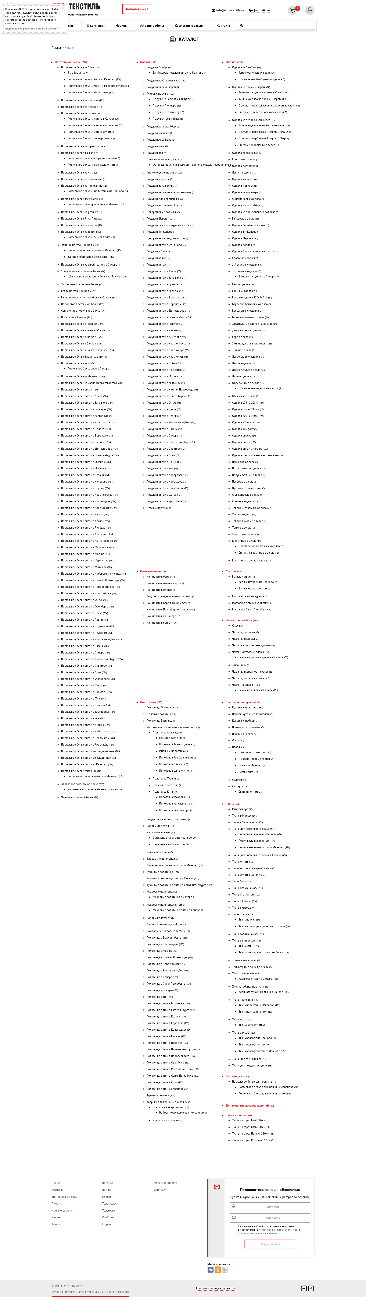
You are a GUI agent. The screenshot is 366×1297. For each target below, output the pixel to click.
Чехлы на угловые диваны (251, 652)
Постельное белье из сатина (81, 113)
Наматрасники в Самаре (163, 616)
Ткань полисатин (245, 1000)
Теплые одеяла (244, 514)
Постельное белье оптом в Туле (83, 698)
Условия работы (152, 26)
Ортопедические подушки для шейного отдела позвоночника (193, 164)
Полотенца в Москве (162, 951)
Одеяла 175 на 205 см (248, 402)
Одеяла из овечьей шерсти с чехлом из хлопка (269, 105)
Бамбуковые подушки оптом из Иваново (180, 72)
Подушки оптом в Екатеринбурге (169, 317)
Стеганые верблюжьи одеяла (259, 145)
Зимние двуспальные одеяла (252, 343)
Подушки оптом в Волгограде (167, 297)
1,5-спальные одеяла (247, 264)
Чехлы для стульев (245, 632)
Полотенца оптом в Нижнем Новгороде (174, 1049)
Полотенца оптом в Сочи (165, 1082)
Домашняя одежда (64, 1197)
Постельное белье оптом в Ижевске (86, 462)
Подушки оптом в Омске (164, 402)
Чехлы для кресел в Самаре (251, 678)
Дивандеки (241, 665)
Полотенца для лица (173, 764)
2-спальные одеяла (246, 271)
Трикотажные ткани (247, 960)
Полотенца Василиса (161, 720)
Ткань (233, 804)
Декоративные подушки (163, 212)
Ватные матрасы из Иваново (257, 582)
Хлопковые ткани (245, 973)
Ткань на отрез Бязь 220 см (251, 1127)
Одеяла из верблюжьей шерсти (254, 120)
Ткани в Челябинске (247, 822)
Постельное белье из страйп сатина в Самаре (90, 264)
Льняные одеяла (244, 172)
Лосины (107, 1190)
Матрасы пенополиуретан (249, 596)
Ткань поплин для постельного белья (264, 926)
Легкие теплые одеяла (248, 370)
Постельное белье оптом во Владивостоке (90, 751)
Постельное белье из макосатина (83, 179)
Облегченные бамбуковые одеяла (261, 79)
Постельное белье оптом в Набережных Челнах (93, 573)
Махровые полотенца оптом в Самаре (178, 910)
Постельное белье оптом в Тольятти (86, 692)
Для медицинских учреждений (250, 1105)
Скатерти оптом (250, 791)
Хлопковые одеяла (246, 534)
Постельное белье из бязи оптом (91, 92)
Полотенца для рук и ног (176, 770)
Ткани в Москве (244, 815)
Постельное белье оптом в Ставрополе (88, 679)
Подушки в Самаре (160, 251)
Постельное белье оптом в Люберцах (87, 534)
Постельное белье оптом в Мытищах (86, 567)
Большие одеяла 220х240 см (252, 297)
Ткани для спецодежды (249, 1059)
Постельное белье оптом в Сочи (84, 672)
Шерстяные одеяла (246, 541)
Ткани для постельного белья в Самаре (259, 855)
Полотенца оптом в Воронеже (168, 1003)
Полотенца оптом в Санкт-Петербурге (173, 1075)
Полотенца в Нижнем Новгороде (170, 957)
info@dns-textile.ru (230, 10)
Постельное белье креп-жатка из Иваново (96, 204)
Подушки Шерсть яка (161, 218)
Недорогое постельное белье (82, 304)
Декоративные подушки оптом (167, 238)
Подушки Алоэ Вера (161, 139)
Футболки (108, 1217)
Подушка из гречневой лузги (166, 205)
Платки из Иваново (251, 765)
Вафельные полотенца (163, 858)
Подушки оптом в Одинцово (166, 245)
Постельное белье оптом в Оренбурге (87, 606)
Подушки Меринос (160, 179)
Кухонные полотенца (163, 872)
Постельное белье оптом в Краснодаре (88, 501)
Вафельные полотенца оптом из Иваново (175, 865)
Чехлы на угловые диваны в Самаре (263, 657)
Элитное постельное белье (80, 245)
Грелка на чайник (244, 734)
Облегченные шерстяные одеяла (261, 546)
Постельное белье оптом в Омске (84, 600)
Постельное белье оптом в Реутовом (86, 633)
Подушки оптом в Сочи (163, 455)
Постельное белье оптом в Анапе (84, 396)
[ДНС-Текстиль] (77, 10)
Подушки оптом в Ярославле (167, 501)
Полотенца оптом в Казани (166, 1016)
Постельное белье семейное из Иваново (95, 776)
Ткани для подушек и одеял (252, 1065)
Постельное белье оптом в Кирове (85, 488)
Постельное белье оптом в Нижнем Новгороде (93, 580)
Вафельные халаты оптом (171, 844)
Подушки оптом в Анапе (164, 271)
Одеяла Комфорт (244, 429)
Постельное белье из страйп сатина (84, 146)
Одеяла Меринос (244, 185)
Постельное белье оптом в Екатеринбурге (90, 455)
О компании (96, 26)
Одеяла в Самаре (246, 422)
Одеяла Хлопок (243, 245)
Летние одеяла (243, 376)
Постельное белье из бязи (80, 67)
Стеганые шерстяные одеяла (258, 552)
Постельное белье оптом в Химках (85, 725)
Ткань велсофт (243, 1032)
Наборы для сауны (161, 826)
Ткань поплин (243, 914)
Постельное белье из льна (79, 172)
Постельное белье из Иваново (83, 376)
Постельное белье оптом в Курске (85, 514)
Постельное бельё (71, 62)
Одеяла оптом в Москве (250, 449)
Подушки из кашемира (162, 185)
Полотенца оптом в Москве (166, 1036)
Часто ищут (159, 1190)
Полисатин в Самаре (76, 317)
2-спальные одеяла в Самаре (259, 276)
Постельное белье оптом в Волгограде (88, 422)
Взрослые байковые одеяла (251, 304)
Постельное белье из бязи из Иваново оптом (98, 86)
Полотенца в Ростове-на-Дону (168, 970)
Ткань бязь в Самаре (247, 888)
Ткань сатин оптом (246, 940)
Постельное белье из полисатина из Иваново (98, 191)
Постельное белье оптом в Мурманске (87, 560)
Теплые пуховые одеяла (249, 521)
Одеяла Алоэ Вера (245, 166)
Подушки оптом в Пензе (164, 409)
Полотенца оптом (160, 997)
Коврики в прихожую (167, 1120)
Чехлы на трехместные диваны (253, 645)
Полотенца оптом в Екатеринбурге (171, 1010)
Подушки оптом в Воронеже (166, 304)
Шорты (106, 1224)
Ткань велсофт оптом (253, 1044)
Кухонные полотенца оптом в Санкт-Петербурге (179, 885)
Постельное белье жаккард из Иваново (94, 158)
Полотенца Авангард (167, 732)
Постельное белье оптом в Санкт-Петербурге (92, 659)
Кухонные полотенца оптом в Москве (173, 878)
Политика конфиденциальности (215, 1288)
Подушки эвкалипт (160, 133)
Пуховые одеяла (244, 481)
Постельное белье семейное (81, 771)
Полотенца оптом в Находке (167, 1043)
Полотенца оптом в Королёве (168, 1023)
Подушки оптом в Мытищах (166, 383)
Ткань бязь (241, 881)
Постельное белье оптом (79, 389)
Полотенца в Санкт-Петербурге (169, 983)
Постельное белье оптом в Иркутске (86, 468)
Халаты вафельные (161, 832)
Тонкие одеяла (244, 527)
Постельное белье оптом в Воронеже (87, 435)
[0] (292, 10)
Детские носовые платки (255, 752)
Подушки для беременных (165, 199)
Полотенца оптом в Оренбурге (168, 1062)
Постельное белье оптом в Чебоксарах (88, 731)
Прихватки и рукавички (248, 727)
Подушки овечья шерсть (163, 87)
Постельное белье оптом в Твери (84, 685)
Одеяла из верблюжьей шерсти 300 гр (263, 138)
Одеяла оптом (244, 442)
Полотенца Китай (165, 791)
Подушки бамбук (159, 67)
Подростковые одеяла (248, 468)
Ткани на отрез (239, 1115)
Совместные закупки (190, 26)
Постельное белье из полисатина (84, 185)
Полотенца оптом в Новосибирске (171, 1056)
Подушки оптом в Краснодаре (168, 350)
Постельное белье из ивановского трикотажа (92, 383)
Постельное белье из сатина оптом (91, 132)
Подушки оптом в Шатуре (164, 495)
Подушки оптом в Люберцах (166, 370)
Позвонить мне (136, 9)
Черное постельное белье (79, 797)
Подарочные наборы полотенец (168, 819)
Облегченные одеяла (248, 383)
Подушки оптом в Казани (164, 330)
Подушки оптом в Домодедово (169, 310)
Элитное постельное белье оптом (91, 257)
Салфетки (239, 780)
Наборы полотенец (161, 918)
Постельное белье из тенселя (81, 232)
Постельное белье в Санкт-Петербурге (88, 350)
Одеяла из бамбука (246, 67)
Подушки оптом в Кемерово (166, 337)
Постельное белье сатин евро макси (91, 138)
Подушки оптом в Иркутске (165, 324)
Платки (238, 747)
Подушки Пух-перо (167, 105)
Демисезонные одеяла (249, 330)
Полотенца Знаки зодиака (177, 744)
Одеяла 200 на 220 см (248, 416)
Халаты (56, 1217)
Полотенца (151, 702)
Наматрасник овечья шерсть (165, 583)
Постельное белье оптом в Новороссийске (90, 587)
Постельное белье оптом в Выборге (86, 442)
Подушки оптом (159, 264)
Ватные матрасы (243, 576)
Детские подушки (159, 508)
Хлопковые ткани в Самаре (258, 979)
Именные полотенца (173, 751)
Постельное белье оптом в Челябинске (88, 738)
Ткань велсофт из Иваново (257, 1038)
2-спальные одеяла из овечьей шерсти (264, 92)
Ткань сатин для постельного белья (263, 952)
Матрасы (234, 571)
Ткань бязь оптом (246, 894)
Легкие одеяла (243, 363)
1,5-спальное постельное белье (83, 271)
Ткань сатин (248, 946)
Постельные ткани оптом (256, 840)
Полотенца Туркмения (162, 707)
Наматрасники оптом (162, 622)
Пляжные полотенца (167, 785)
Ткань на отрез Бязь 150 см (250, 1120)
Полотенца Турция (166, 778)
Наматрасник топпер (161, 590)
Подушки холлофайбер (163, 126)
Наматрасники (153, 571)
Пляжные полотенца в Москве (167, 924)
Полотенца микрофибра (175, 810)
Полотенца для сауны (162, 990)
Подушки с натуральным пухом (173, 99)
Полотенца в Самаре (162, 977)
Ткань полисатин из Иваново (259, 1005)
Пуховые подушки (160, 93)
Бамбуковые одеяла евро (256, 72)
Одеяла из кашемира (246, 192)
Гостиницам (237, 1076)
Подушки (148, 62)
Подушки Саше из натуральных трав (170, 225)
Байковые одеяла (245, 218)
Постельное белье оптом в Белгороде (87, 416)
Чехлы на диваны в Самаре (258, 690)
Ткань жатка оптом (252, 1025)
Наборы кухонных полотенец (252, 714)
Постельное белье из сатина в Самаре (93, 118)
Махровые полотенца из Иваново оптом (173, 727)
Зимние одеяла (243, 350)
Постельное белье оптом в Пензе (84, 613)
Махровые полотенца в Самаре (174, 897)
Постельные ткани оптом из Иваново (264, 847)
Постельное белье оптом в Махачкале (87, 547)
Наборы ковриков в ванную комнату (183, 1112)
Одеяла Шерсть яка (245, 238)
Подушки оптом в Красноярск (167, 356)
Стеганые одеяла (245, 501)
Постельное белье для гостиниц (254, 1081)
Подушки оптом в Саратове (166, 449)
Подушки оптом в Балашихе (166, 278)
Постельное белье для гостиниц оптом (264, 1093)
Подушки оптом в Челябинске (167, 488)
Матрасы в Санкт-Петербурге (251, 609)
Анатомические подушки (164, 172)
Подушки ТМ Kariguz (161, 232)
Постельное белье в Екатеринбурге (86, 330)
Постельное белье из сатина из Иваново (95, 125)
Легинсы (107, 1183)
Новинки (122, 26)
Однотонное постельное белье (83, 310)
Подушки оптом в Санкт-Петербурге (171, 442)
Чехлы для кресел (245, 639)
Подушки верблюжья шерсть (166, 80)
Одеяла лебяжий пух (247, 153)
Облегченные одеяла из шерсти (259, 388)
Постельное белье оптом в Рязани (85, 646)
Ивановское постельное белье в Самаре (89, 297)
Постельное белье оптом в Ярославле (87, 744)
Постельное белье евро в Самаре (90, 368)
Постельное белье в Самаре (81, 343)
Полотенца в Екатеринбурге (167, 937)
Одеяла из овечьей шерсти (251, 87)
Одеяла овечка (244, 435)
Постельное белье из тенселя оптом (91, 237)
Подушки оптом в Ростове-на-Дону (171, 422)
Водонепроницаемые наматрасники (171, 596)
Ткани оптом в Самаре (249, 875)
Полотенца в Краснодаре (165, 944)
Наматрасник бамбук (161, 576)
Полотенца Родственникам (177, 757)
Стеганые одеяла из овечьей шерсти (262, 112)
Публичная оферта (164, 1183)
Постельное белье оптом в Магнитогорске (90, 541)
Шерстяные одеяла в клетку (251, 560)
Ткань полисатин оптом (255, 1011)
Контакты (224, 26)
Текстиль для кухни (243, 702)
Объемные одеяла (245, 396)
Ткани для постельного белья (253, 829)
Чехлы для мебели (242, 620)
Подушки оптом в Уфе (162, 468)
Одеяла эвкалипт (244, 179)
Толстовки (108, 1210)
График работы (259, 10)
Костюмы (57, 1190)
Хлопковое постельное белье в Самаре (95, 789)
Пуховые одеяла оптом (248, 488)
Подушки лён (156, 153)
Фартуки (238, 740)
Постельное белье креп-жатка (82, 199)
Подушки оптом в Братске (165, 284)
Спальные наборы (245, 258)
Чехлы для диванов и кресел (253, 671)
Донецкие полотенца (161, 714)
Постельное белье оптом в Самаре (85, 652)
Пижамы (57, 1203)
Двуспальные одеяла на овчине (254, 324)
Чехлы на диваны (246, 685)
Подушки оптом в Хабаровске (167, 475)
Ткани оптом (243, 861)
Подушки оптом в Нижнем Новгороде (172, 389)
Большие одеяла (244, 291)
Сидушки (239, 625)
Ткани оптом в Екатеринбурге (253, 868)
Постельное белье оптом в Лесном (85, 521)
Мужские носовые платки (255, 759)
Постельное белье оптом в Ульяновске (88, 712)
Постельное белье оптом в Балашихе (87, 402)
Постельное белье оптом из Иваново (87, 764)
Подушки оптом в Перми (164, 416)
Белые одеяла (243, 284)
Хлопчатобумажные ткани (251, 986)
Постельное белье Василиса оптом (84, 356)
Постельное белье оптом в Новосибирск (89, 593)
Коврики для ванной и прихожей (169, 1102)
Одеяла (234, 62)
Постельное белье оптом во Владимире (88, 758)
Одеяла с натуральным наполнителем (257, 455)
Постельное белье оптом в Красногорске (89, 495)
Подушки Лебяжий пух (168, 112)
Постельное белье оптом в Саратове (86, 665)
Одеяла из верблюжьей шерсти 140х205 (265, 132)
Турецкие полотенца (161, 1095)
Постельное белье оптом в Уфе (83, 718)
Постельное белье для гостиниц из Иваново (268, 1087)
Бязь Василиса (78, 72)
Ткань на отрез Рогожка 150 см (253, 1140)
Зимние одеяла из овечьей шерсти (262, 99)
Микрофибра (242, 809)
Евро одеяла (242, 337)
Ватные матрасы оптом (254, 588)
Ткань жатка (242, 1019)
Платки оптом (248, 772)
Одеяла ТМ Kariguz (245, 232)
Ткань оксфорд (243, 907)
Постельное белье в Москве (81, 337)
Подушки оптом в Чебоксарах (167, 481)
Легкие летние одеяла (248, 356)
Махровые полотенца (162, 891)
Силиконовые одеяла (247, 495)
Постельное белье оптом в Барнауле (86, 409)
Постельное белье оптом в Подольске (87, 626)
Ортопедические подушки (164, 159)
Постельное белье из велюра (81, 225)
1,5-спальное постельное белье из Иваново (97, 276)
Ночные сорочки (62, 1210)
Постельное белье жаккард (79, 153)
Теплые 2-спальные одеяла (251, 508)
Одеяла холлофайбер (247, 205)
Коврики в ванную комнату (171, 1107)
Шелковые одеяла (245, 159)
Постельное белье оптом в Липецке (86, 527)
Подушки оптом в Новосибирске (169, 396)
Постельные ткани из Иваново (260, 834)
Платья (56, 1183)
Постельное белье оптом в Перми (84, 619)
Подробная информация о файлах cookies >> (32, 28)
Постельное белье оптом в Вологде (86, 429)
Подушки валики (158, 258)
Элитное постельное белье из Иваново (94, 250)
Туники (56, 1224)
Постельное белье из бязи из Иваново (94, 79)
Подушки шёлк (157, 146)
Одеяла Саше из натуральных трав (255, 251)
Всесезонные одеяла (247, 310)
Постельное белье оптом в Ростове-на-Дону (91, 639)
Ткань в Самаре (244, 901)
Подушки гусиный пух (168, 118)
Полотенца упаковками (175, 797)
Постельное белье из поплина (82, 100)
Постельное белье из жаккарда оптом (93, 164)
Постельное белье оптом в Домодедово (89, 449)
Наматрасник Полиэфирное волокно (171, 609)
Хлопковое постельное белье (82, 784)
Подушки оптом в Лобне (164, 363)
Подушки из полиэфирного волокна (170, 192)
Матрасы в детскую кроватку (251, 603)
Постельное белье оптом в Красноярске (89, 508)
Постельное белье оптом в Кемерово (87, 481)
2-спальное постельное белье (82, 284)
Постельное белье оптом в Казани (85, 475)
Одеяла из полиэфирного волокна (255, 212)
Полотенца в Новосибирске (167, 964)
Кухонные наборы (245, 720)
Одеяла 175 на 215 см (248, 409)
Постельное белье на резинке (82, 212)
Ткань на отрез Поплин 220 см (253, 1133)
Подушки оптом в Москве (165, 376)
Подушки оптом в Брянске (165, 291)
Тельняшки (109, 1203)
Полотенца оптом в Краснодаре (169, 1029)
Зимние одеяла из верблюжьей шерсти (264, 125)
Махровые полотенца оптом (166, 905)
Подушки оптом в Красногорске (169, 343)
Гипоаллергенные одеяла (250, 317)
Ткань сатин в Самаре (248, 934)
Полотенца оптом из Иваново (167, 1089)
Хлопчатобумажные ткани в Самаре (263, 992)
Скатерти (240, 786)
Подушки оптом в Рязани (164, 429)
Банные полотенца (172, 738)
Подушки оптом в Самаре (165, 435)
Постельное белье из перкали (82, 107)
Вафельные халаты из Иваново (174, 837)
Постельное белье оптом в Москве (85, 554)
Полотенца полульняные (176, 803)
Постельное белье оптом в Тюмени (86, 705)
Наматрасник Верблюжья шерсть (168, 603)
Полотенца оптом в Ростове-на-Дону (173, 1069)
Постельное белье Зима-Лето (81, 218)
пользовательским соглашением (257, 1233)
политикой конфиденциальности (278, 1229)
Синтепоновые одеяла (248, 199)
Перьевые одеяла (245, 462)
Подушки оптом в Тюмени (165, 462)
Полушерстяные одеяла (248, 475)
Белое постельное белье (78, 291)
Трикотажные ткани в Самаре (253, 967)
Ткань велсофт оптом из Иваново (261, 1051)
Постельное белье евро (77, 363)
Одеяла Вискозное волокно (251, 225)
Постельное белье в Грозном (82, 324)
